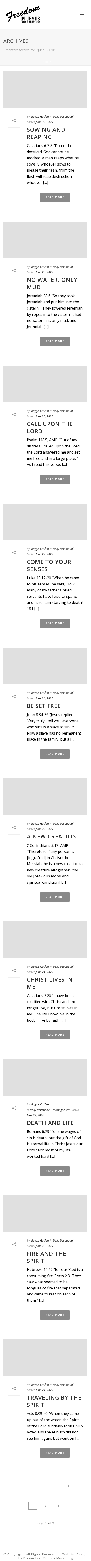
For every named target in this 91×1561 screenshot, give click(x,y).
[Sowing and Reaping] (46, 89)
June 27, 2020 (44, 554)
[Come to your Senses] (46, 522)
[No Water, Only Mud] (46, 240)
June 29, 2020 (44, 272)
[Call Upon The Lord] (46, 384)
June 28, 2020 (44, 416)
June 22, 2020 (44, 1246)
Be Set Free (44, 706)
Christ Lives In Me (50, 983)
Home (44, 62)
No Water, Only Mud (52, 283)
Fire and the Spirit (46, 1257)
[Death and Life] (46, 1077)
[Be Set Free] (46, 666)
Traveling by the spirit (54, 1401)
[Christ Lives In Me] (46, 939)
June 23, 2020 (35, 1115)
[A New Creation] (46, 796)
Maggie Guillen (40, 117)
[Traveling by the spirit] (46, 1357)
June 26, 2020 (44, 698)
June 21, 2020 (44, 1390)
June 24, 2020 (44, 972)
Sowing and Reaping (46, 133)
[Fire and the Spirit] (46, 1213)
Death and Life (50, 1122)
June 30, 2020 (44, 122)
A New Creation (52, 836)
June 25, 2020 (44, 829)
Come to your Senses (49, 565)
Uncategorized (61, 1110)
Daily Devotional (63, 117)
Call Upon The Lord (50, 427)
